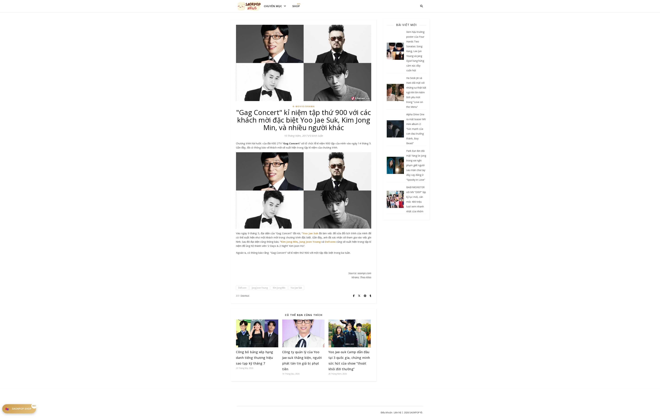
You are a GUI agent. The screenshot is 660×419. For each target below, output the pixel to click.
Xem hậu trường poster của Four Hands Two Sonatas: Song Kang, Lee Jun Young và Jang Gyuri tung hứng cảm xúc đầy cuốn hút (415, 51)
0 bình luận (316, 135)
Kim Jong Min (289, 241)
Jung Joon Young (310, 241)
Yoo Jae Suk (310, 233)
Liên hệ (397, 412)
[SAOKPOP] (249, 6)
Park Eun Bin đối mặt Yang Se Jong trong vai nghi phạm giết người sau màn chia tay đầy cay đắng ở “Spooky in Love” (416, 165)
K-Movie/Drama (304, 106)
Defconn (330, 241)
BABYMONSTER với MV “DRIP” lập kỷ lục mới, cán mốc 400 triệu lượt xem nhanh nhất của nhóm (416, 199)
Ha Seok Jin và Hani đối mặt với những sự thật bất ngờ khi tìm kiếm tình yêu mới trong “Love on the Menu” (416, 92)
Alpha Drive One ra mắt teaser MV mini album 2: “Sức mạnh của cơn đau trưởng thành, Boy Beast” (416, 129)
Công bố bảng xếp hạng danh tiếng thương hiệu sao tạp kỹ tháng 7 (254, 357)
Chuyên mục (273, 6)
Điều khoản (386, 412)
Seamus (244, 295)
